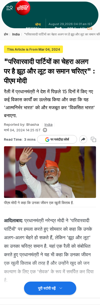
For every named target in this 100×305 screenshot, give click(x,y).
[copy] (93, 139)
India (49, 124)
